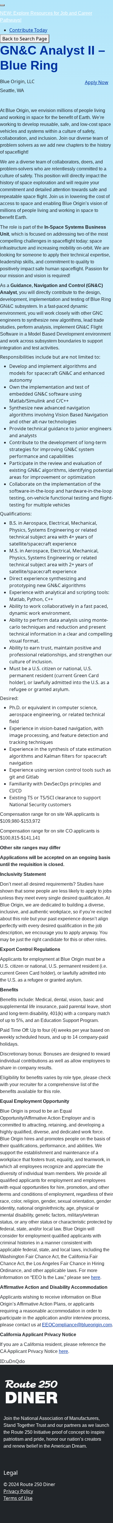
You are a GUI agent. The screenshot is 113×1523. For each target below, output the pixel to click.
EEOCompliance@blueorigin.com (77, 1324)
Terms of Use (17, 1498)
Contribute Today (28, 30)
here (95, 1277)
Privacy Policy (18, 1491)
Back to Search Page (24, 39)
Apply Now (96, 82)
